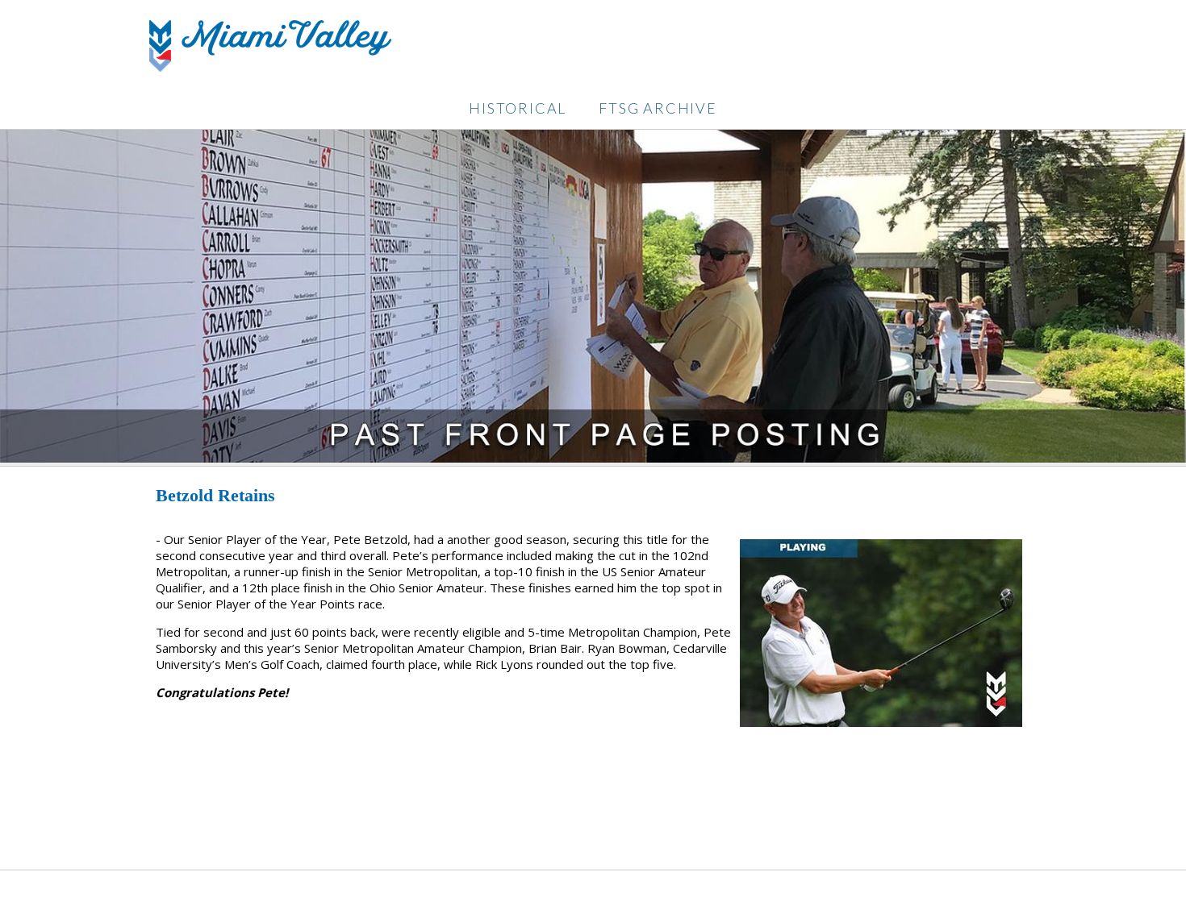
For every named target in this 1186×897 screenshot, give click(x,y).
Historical (517, 108)
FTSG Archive (658, 108)
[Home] (270, 67)
